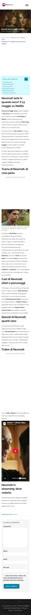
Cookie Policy (16, 608)
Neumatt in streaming (9, 93)
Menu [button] (27, 5)
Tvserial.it (8, 5)
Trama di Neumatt (7, 84)
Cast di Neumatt (7, 86)
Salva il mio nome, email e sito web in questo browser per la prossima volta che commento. (14, 578)
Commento (7, 526)
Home (3, 37)
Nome (5, 551)
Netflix (11, 514)
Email (5, 559)
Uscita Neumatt (7, 82)
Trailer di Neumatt (7, 90)
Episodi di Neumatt (8, 88)
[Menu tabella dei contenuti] (26, 79)
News (7, 37)
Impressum (18, 610)
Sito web (6, 567)
